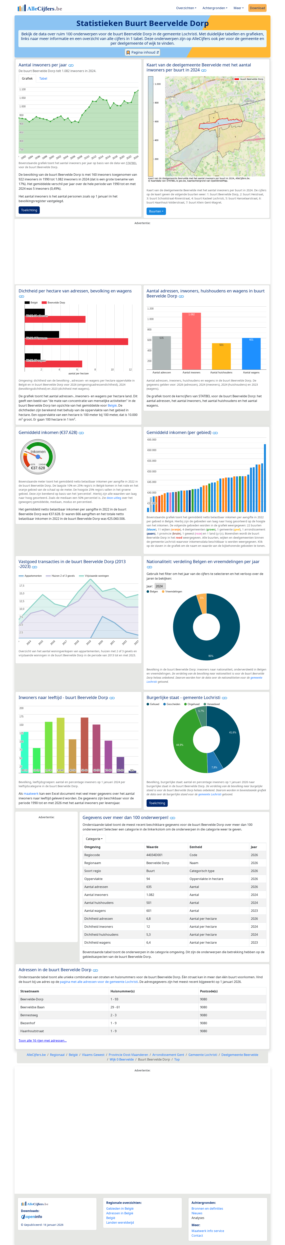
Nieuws (197, 1213)
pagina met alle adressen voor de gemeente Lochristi (99, 982)
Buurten (155, 211)
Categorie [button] (93, 839)
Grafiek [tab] (27, 78)
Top (177, 1059)
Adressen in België (119, 1213)
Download (257, 8)
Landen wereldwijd (120, 1222)
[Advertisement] (142, 255)
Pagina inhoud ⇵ (144, 52)
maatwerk (31, 793)
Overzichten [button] (185, 8)
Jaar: (150, 586)
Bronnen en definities (207, 1208)
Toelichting (29, 210)
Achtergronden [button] (214, 8)
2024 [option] (159, 586)
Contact (197, 1235)
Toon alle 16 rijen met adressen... (43, 1040)
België (112, 405)
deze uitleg (114, 498)
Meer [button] (237, 8)
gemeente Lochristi (209, 794)
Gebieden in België (120, 1208)
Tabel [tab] (43, 78)
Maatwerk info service (208, 1231)
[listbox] (160, 586)
